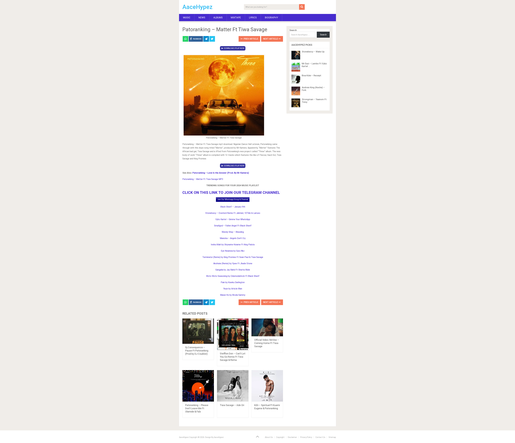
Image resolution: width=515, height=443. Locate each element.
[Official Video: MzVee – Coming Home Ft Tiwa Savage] (267, 327)
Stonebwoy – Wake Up (313, 51)
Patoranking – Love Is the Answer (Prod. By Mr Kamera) (220, 173)
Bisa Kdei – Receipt (311, 75)
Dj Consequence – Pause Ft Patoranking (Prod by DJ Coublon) (196, 350)
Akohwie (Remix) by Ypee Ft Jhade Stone (232, 263)
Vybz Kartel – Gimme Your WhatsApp (232, 219)
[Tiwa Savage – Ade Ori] (233, 386)
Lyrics (253, 17)
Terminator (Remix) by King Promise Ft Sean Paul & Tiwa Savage (232, 257)
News (201, 17)
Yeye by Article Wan (232, 288)
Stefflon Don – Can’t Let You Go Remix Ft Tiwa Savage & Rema (232, 356)
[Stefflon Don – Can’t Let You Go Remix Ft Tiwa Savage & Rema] (233, 334)
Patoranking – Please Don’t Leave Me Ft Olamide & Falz (196, 408)
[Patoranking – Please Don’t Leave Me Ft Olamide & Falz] (198, 386)
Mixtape (236, 17)
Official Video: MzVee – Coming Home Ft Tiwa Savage (266, 343)
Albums (218, 17)
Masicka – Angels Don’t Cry (233, 238)
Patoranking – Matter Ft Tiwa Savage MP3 (202, 179)
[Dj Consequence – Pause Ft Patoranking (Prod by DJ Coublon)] (198, 331)
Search (293, 30)
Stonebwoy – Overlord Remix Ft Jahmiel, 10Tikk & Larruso (232, 213)
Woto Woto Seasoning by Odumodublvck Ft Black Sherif (232, 276)
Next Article (270, 39)
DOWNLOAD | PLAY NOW (234, 48)
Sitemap (332, 437)
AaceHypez (197, 7)
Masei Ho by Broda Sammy (232, 295)
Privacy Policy (306, 437)
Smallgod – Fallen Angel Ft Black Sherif (232, 225)
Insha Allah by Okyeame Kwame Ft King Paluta (233, 244)
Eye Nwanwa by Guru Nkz (232, 251)
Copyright (280, 437)
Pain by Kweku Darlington (233, 282)
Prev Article (250, 39)
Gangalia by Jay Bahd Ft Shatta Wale (232, 269)
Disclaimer (292, 437)
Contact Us (320, 437)
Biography (271, 17)
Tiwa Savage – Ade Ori (232, 405)
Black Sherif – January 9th (232, 206)
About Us (269, 437)
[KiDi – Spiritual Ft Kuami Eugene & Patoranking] (267, 386)
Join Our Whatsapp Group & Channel (232, 199)
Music (186, 17)
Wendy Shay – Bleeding (233, 232)
